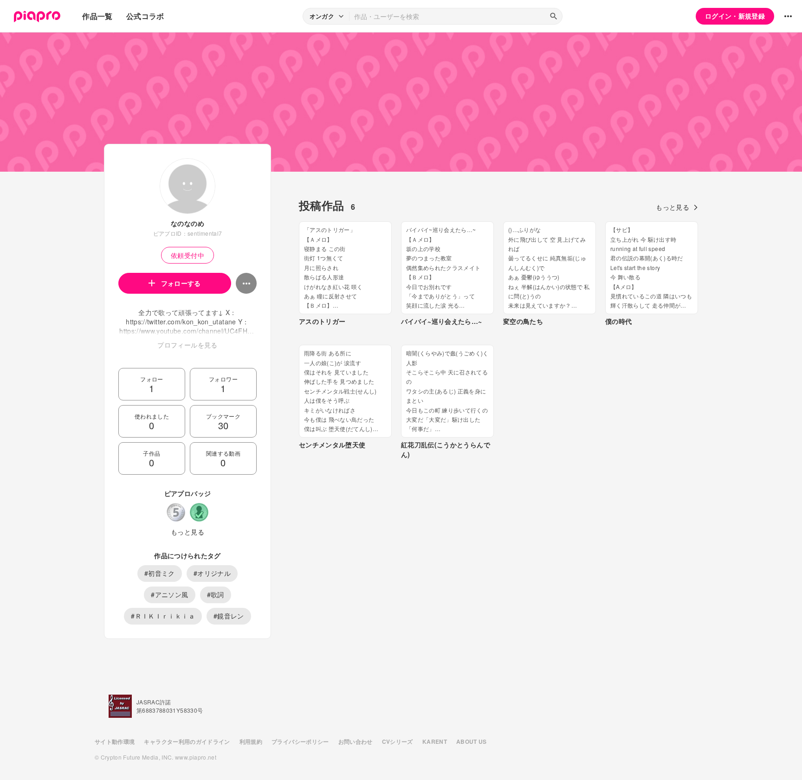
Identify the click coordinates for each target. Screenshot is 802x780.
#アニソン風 (169, 594)
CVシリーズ (397, 741)
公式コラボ (145, 16)
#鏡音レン (228, 615)
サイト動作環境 (115, 741)
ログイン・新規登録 (735, 15)
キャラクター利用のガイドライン (187, 741)
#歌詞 (215, 594)
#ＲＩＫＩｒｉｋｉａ (163, 615)
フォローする (181, 283)
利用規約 (250, 741)
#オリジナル (212, 573)
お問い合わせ (355, 741)
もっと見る (187, 531)
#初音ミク (159, 573)
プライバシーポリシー (300, 741)
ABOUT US (471, 741)
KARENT (434, 741)
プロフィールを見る (187, 344)
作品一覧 (97, 16)
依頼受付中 (187, 255)
